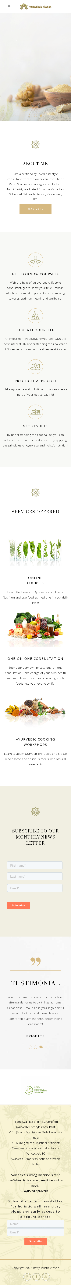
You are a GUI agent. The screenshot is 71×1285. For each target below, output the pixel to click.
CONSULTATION (49, 658)
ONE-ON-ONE (21, 658)
